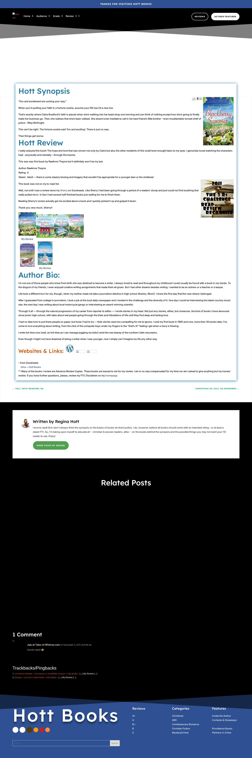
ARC (138, 66)
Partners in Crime (127, 505)
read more (22, 519)
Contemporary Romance (185, 724)
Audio (71, 505)
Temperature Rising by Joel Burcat (42, 537)
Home (27, 16)
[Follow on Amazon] (36, 729)
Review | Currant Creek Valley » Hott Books (36, 677)
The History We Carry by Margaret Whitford (49, 575)
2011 (122, 66)
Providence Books (222, 728)
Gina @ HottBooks (96, 66)
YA (116, 580)
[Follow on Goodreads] (29, 730)
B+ (133, 724)
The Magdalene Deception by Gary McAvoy (49, 500)
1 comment (163, 66)
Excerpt (86, 505)
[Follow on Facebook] (15, 730)
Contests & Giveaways (224, 720)
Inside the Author (221, 715)
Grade (56, 16)
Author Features (225, 16)
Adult (132, 66)
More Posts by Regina (51, 445)
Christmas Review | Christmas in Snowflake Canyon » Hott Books (46, 673)
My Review (27, 239)
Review (70, 16)
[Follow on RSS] (47, 729)
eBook (144, 66)
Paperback (117, 543)
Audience (41, 16)
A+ (127, 66)
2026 (55, 505)
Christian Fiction (181, 728)
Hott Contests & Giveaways (104, 505)
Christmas (177, 715)
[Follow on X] (22, 730)
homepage (111, 375)
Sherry (64, 190)
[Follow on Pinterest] (41, 729)
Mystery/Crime (180, 732)
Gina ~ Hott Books (31, 367)
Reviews (200, 16)
